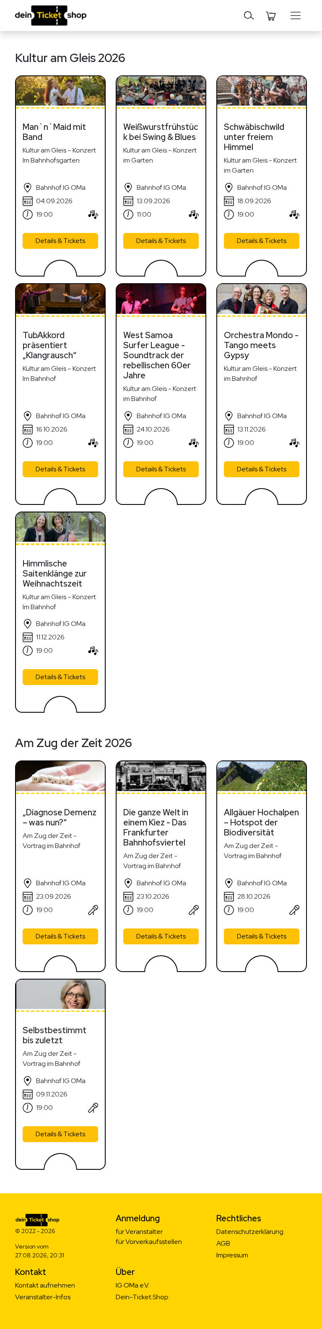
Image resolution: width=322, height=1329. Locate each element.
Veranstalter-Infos (42, 1297)
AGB (223, 1243)
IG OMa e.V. (132, 1285)
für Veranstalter (139, 1231)
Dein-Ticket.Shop (142, 1297)
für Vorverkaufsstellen (149, 1241)
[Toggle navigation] (249, 15)
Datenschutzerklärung (249, 1231)
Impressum (232, 1255)
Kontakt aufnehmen (45, 1285)
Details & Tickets (60, 240)
